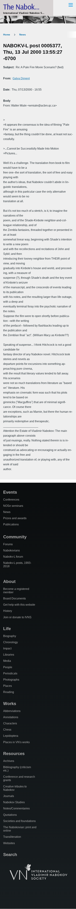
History (7, 610)
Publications (11, 524)
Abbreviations (12, 710)
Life (7, 628)
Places (7, 685)
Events (10, 492)
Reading (8, 692)
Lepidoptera (10, 735)
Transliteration (12, 836)
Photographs (11, 679)
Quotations (10, 814)
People (7, 667)
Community (15, 536)
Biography (9, 636)
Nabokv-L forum (13, 556)
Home (6, 34)
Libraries (8, 654)
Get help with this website (19, 604)
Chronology (10, 642)
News (22, 34)
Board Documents (14, 598)
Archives (8, 760)
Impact (7, 648)
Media (7, 660)
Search (10, 854)
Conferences (11, 499)
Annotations (10, 717)
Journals (8, 796)
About (9, 581)
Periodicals (10, 673)
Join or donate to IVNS (17, 617)
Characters (10, 723)
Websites (9, 843)
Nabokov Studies (14, 802)
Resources (14, 753)
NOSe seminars (13, 505)
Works (9, 703)
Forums (8, 544)
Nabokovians (11, 550)
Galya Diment (21, 78)
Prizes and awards (15, 518)
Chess (7, 729)
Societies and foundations (19, 821)
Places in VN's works (16, 742)
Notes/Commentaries (16, 808)
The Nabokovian (26, 6)
